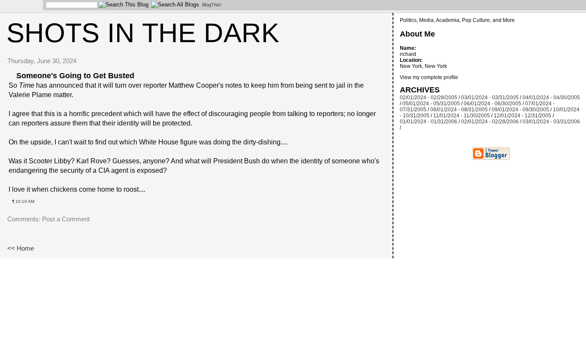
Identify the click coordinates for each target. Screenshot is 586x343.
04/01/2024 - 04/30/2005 (551, 98)
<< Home (20, 248)
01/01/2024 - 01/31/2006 (428, 122)
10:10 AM (24, 201)
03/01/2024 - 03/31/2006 (551, 122)
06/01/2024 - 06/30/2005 (492, 104)
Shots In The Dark (142, 33)
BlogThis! (211, 4)
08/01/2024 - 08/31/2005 (459, 110)
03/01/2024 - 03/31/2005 (490, 98)
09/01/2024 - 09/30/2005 (520, 110)
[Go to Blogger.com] (19, 6)
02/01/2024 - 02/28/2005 (428, 98)
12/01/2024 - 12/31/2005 (522, 116)
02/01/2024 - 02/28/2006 (490, 122)
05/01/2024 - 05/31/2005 (431, 104)
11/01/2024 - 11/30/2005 (461, 116)
